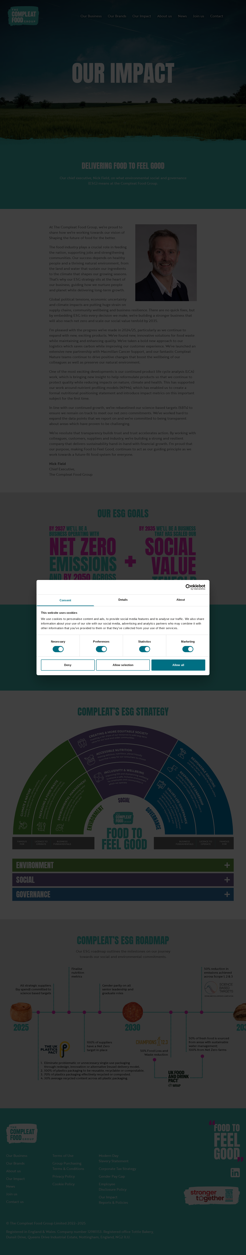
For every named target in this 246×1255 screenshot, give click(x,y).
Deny (67, 665)
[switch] (101, 649)
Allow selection (123, 665)
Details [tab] (123, 599)
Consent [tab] (65, 600)
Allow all (178, 665)
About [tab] (180, 599)
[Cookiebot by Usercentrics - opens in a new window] (188, 587)
